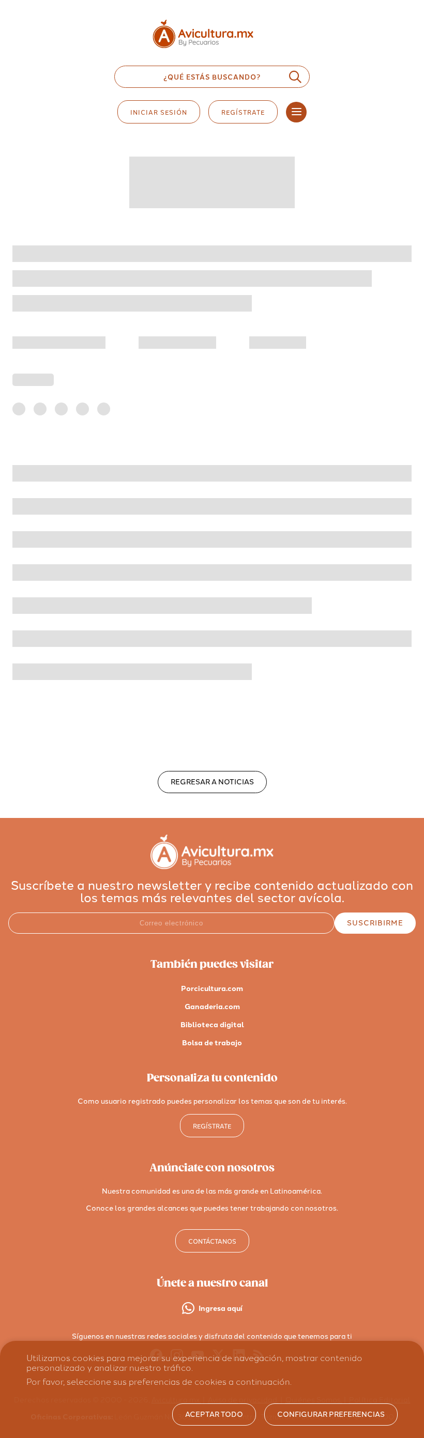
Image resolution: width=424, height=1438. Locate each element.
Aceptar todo (214, 1414)
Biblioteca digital (212, 1024)
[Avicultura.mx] (211, 866)
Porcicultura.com (212, 988)
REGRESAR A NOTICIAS (212, 782)
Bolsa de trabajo (212, 1043)
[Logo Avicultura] (212, 48)
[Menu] (296, 112)
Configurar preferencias (331, 1414)
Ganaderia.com (212, 1006)
